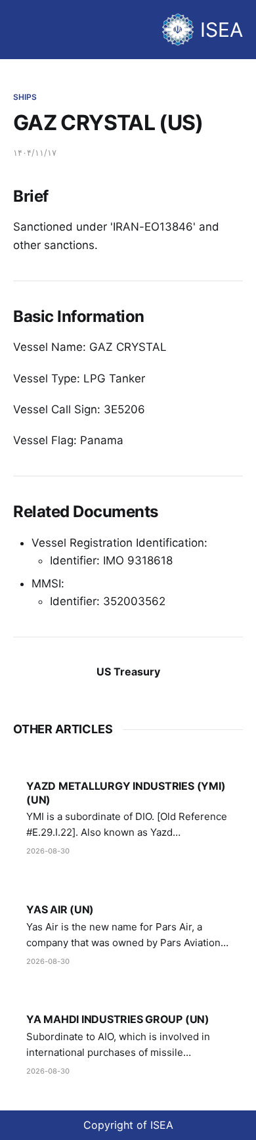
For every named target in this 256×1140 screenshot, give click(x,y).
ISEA (221, 29)
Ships (25, 97)
